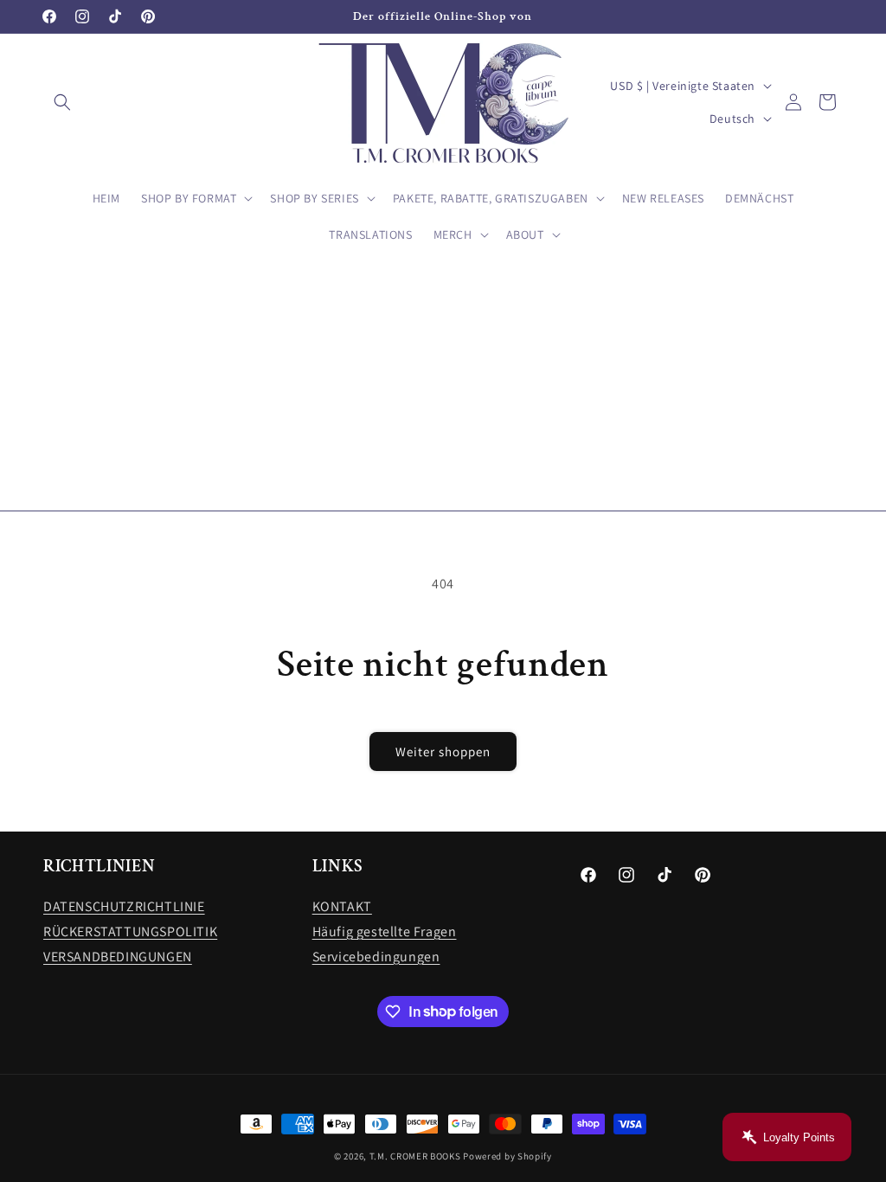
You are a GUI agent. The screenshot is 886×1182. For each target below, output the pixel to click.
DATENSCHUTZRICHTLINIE (124, 906)
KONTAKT (342, 906)
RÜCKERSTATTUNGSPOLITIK (130, 931)
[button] (62, 102)
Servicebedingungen (376, 957)
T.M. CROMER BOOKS (415, 1156)
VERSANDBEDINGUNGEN (117, 957)
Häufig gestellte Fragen (384, 931)
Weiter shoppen (443, 751)
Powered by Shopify (507, 1156)
